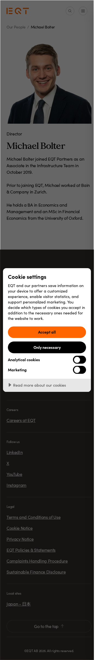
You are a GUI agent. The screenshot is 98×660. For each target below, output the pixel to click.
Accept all (47, 332)
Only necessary (47, 347)
